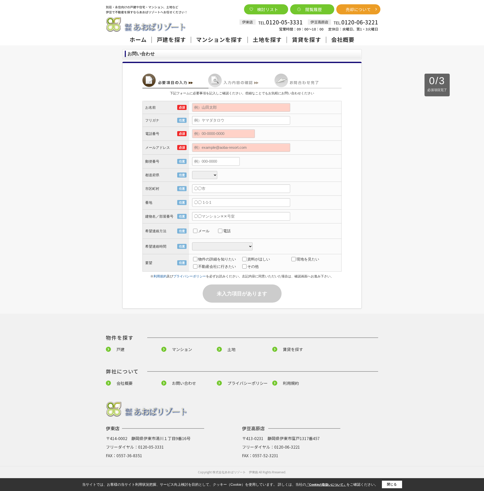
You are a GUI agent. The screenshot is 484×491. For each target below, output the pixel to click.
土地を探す (267, 39)
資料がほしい (258, 259)
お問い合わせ (184, 383)
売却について (358, 9)
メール (203, 231)
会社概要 (342, 39)
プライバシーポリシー (189, 276)
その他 (253, 266)
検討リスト (267, 9)
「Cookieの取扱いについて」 (326, 484)
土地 (231, 349)
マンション (182, 349)
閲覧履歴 (313, 9)
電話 (227, 231)
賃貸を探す (306, 39)
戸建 (120, 349)
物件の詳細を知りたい (217, 259)
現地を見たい (307, 259)
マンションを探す (219, 39)
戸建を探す (171, 39)
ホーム (138, 39)
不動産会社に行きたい (217, 266)
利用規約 (160, 276)
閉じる (392, 484)
